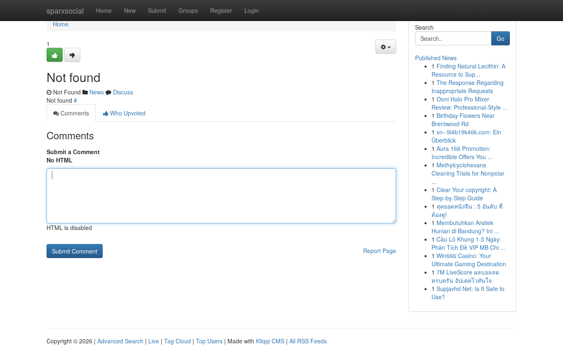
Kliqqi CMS (270, 341)
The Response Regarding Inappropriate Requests (468, 86)
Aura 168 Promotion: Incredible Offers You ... (462, 152)
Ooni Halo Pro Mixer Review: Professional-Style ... (469, 103)
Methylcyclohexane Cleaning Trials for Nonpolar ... (468, 173)
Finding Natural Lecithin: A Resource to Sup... (468, 70)
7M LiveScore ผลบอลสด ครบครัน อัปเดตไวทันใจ (465, 276)
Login (251, 10)
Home (104, 10)
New (130, 10)
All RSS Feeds (308, 341)
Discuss (123, 92)
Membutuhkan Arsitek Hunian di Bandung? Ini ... (465, 226)
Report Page (379, 250)
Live (153, 341)
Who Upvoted (126, 113)
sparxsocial (65, 10)
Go (500, 38)
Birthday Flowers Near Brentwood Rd (463, 119)
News (96, 92)
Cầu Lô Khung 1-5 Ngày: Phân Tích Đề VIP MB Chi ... (468, 243)
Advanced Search (120, 341)
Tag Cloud (177, 341)
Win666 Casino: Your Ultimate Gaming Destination (469, 259)
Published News (436, 58)
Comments (74, 113)
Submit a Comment (73, 152)
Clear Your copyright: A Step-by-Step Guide (464, 193)
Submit (157, 10)
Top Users (209, 341)
